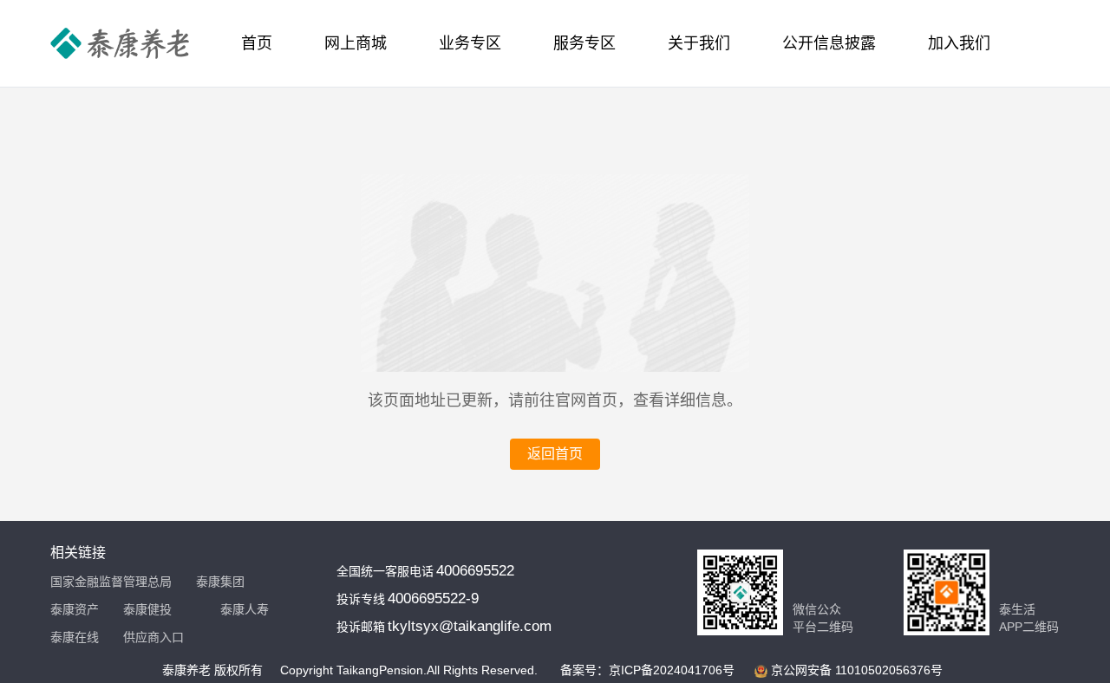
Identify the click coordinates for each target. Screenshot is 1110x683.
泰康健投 (147, 609)
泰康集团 (220, 582)
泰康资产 (74, 609)
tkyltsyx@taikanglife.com (470, 626)
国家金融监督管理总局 (111, 582)
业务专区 (470, 43)
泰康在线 (74, 637)
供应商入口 (153, 637)
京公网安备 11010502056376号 (857, 670)
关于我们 (699, 43)
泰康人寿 (244, 609)
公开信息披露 (829, 43)
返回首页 (555, 453)
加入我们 (959, 43)
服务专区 (584, 43)
